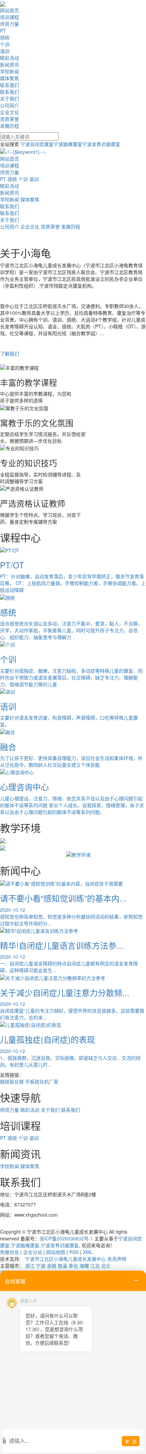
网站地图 (55, 1252)
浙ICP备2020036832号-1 (66, 1238)
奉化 (73, 1265)
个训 (5, 44)
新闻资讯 (9, 64)
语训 (5, 51)
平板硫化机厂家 (41, 1081)
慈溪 (62, 1265)
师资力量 (9, 23)
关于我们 (9, 98)
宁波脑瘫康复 (68, 144)
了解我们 (9, 353)
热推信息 (9, 1252)
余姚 (51, 1265)
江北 (95, 1265)
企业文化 (9, 112)
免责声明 (116, 1258)
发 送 (131, 1441)
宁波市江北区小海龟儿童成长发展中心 (65, 1258)
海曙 (84, 1265)
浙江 (30, 1265)
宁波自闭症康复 (37, 144)
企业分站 (32, 1252)
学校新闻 (9, 71)
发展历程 (9, 125)
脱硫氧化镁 (12, 1081)
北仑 (106, 1265)
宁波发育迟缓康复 (101, 144)
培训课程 (9, 17)
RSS (74, 1252)
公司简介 (9, 105)
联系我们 (9, 84)
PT (3, 30)
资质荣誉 (9, 118)
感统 (5, 37)
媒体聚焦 (9, 78)
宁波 (40, 1265)
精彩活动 (9, 57)
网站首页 (9, 10)
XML (88, 1252)
